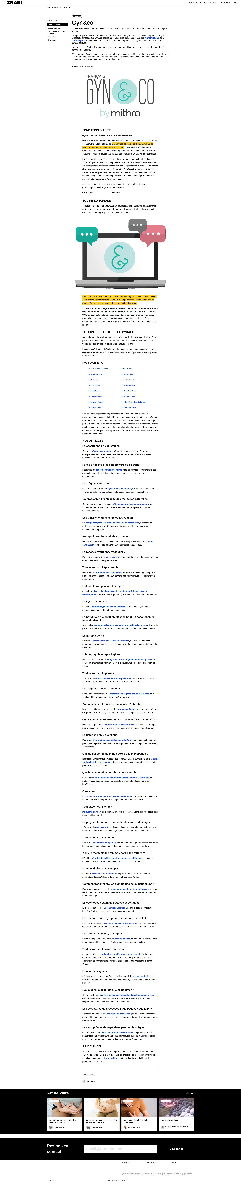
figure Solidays (111, 1058)
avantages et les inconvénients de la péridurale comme (120, 625)
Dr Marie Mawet (93, 380)
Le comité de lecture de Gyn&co (56, 32)
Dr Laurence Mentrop (96, 402)
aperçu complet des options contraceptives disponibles (112, 523)
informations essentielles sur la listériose (113, 740)
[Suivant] (192, 1093)
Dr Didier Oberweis (128, 385)
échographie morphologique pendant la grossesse (130, 659)
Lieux (235, 3)
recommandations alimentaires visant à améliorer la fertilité (120, 777)
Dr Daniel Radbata (127, 374)
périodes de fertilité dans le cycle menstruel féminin (117, 858)
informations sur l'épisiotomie (107, 572)
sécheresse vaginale (115, 908)
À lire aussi (52, 40)
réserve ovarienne (112, 557)
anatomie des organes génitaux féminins (129, 694)
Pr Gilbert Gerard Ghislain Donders (133, 402)
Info (123, 1180)
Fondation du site (54, 25)
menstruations (152, 38)
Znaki (49, 7)
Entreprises (195, 3)
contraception (78, 40)
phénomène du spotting (104, 843)
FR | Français (114, 1180)
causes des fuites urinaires (109, 470)
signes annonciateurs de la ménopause (130, 889)
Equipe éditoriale (54, 28)
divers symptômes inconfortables (117, 1032)
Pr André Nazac (94, 391)
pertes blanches (122, 939)
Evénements (210, 3)
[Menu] (3, 3)
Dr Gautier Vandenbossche (98, 369)
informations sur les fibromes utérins (111, 641)
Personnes (224, 3)
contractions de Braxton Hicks (120, 724)
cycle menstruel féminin (119, 488)
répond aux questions (102, 451)
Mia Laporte (91, 1081)
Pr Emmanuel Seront (128, 407)
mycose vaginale (140, 976)
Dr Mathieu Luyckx (128, 396)
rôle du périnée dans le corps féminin (113, 678)
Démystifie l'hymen (91, 812)
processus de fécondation (104, 873)
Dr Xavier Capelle (94, 407)
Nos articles (52, 37)
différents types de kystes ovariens (108, 607)
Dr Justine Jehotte (128, 380)
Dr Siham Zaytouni (95, 374)
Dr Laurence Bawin (95, 396)
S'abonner (176, 1148)
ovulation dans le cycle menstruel (120, 923)
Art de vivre (57, 7)
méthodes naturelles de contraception (130, 504)
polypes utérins (103, 827)
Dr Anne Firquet (94, 385)
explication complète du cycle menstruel (120, 954)
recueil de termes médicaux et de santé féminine (109, 796)
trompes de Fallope (126, 709)
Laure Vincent (126, 369)
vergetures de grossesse (118, 1014)
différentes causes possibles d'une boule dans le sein (128, 995)
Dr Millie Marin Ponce (128, 391)
